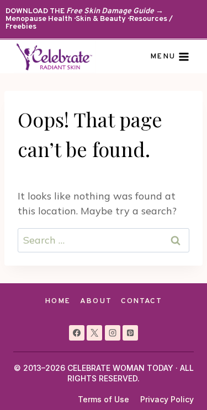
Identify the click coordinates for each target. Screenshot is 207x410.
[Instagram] (112, 333)
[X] (94, 333)
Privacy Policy (167, 399)
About (96, 301)
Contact (141, 301)
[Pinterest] (130, 333)
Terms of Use (103, 399)
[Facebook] (76, 333)
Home (58, 301)
